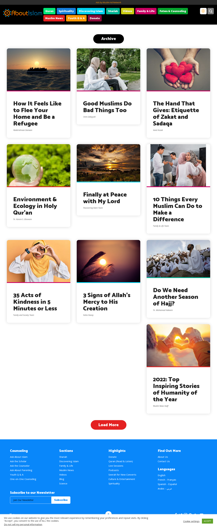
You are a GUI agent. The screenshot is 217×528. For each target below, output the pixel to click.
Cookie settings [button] (191, 521)
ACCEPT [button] (207, 521)
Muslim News (54, 18)
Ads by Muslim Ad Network (108, 2)
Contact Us (164, 461)
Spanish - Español (167, 484)
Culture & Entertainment (121, 479)
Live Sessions (115, 465)
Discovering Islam (91, 11)
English (161, 475)
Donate (95, 18)
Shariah (113, 11)
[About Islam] (22, 13)
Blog (61, 479)
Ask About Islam (18, 456)
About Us (163, 456)
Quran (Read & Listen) (120, 461)
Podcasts (113, 470)
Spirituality (66, 11)
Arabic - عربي (165, 488)
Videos (127, 11)
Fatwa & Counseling (173, 11)
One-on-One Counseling (23, 479)
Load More (108, 425)
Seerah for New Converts (122, 474)
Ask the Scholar (18, 461)
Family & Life (146, 11)
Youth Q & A (76, 18)
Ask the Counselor (20, 465)
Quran (49, 11)
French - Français (167, 479)
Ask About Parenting (21, 470)
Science (63, 483)
